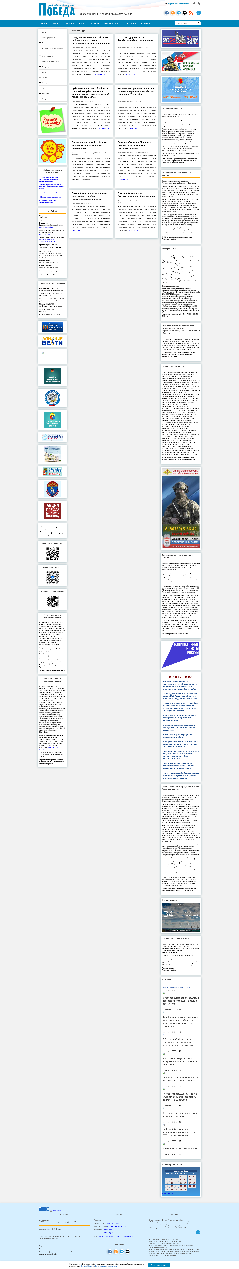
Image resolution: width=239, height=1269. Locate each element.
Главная (44, 23)
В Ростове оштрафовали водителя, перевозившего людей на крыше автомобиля (181, 1000)
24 (190, 1186)
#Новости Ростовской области (176, 988)
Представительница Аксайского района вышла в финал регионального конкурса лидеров (91, 40)
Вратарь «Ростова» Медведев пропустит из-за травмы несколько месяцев (134, 145)
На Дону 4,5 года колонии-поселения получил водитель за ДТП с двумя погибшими (179, 1132)
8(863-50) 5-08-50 (113, 1223)
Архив (82, 23)
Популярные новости (180, 677)
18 (194, 1183)
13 (172, 1183)
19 (167, 1186)
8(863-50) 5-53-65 (110, 1230)
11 (194, 1179)
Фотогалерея (111, 23)
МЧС (131, 47)
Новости (93, 47)
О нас (56, 23)
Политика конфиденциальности (106, 1266)
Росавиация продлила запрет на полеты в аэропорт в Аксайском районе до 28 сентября (136, 91)
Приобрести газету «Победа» (52, 283)
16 (185, 1183)
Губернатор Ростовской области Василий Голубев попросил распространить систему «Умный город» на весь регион (90, 92)
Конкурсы (87, 47)
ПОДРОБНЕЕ (99, 74)
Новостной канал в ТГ (52, 543)
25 (194, 1186)
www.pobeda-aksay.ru (46, 239)
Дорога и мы (89, 153)
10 (190, 1179)
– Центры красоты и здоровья (50, 197)
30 (185, 1189)
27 (172, 1189)
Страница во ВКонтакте (52, 567)
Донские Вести (88, 101)
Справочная (129, 23)
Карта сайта (43, 1246)
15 (181, 1183)
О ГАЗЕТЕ (52, 211)
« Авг (164, 1193)
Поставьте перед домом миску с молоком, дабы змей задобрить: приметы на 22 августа (180, 1096)
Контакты (146, 23)
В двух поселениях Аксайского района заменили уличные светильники (89, 145)
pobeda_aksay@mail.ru (47, 241)
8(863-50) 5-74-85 (110, 1233)
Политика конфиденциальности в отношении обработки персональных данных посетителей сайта (63, 1253)
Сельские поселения (142, 201)
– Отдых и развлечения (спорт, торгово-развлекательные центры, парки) (51, 186)
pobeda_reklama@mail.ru (124, 1236)
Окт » (170, 1193)
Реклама (94, 23)
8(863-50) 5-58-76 (113, 1226)
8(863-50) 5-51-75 (54, 747)
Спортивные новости (142, 152)
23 (185, 1186)
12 (167, 1183)
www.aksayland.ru (45, 234)
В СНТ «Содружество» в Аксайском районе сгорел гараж (135, 38)
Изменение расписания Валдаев (180, 1148)
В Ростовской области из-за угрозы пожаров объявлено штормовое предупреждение (178, 1042)
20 (172, 1186)
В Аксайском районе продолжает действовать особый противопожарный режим (90, 196)
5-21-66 (123, 1226)
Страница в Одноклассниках (52, 591)
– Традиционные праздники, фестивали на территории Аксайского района (49, 179)
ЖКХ (96, 153)
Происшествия (143, 47)
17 (190, 1183)
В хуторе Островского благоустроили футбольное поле (136, 194)
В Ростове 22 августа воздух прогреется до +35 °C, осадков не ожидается (180, 1061)
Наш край (69, 23)
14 (176, 1183)
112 (43, 749)
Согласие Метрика (87, 1266)
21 (176, 1186)
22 (181, 1186)
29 (181, 1189)
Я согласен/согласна (159, 1265)
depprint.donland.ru (46, 227)
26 (167, 1189)
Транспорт (139, 101)
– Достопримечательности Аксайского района (48, 201)
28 (176, 1189)
